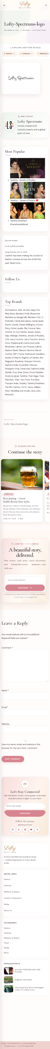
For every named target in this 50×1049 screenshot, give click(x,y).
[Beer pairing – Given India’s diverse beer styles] (22, 474)
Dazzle (15, 324)
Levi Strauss (28, 346)
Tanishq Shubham (35, 383)
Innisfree (23, 335)
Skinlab (8, 372)
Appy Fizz (35, 310)
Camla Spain (37, 321)
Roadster (19, 361)
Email (5, 707)
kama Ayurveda (31, 343)
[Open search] (45, 5)
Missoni (22, 350)
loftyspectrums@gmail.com (17, 1022)
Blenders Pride (22, 313)
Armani (26, 310)
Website (5, 724)
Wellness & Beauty (12, 892)
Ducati (39, 324)
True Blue (34, 379)
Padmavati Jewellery (34, 354)
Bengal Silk (22, 317)
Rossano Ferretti (32, 361)
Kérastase (9, 346)
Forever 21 (10, 332)
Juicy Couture (16, 339)
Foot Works (21, 332)
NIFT (15, 354)
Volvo (30, 387)
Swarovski (25, 368)
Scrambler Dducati (28, 365)
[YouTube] (31, 829)
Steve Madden (36, 372)
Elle (25, 328)
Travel (6, 943)
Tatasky (23, 383)
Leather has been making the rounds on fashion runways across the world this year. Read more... (24, 259)
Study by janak (12, 376)
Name (5, 690)
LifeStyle (9, 494)
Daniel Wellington (27, 324)
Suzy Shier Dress (20, 372)
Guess (31, 332)
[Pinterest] (25, 829)
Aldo (20, 310)
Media (6, 904)
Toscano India (11, 383)
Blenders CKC (34, 317)
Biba (7, 313)
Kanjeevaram (17, 343)
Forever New (34, 328)
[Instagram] (12, 829)
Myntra (30, 350)
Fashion (7, 879)
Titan (16, 379)
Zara (33, 391)
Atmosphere (11, 310)
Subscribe (23, 588)
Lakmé (18, 346)
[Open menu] (4, 5)
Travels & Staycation (12, 898)
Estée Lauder (17, 328)
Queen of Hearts (13, 357)
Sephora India (11, 365)
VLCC (24, 387)
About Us (8, 910)
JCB (7, 339)
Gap (7, 335)
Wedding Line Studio (20, 391)
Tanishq (23, 376)
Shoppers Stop (12, 368)
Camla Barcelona (22, 321)
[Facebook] (18, 829)
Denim (8, 324)
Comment (7, 647)
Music (6, 953)
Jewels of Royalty (36, 335)
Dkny (7, 328)
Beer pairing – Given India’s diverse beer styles (16, 500)
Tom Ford (24, 379)
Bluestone (35, 313)
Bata (12, 313)
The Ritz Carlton (12, 387)
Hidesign (14, 335)
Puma (21, 354)
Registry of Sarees (30, 357)
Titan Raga (33, 376)
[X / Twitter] (37, 829)
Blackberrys (10, 317)
